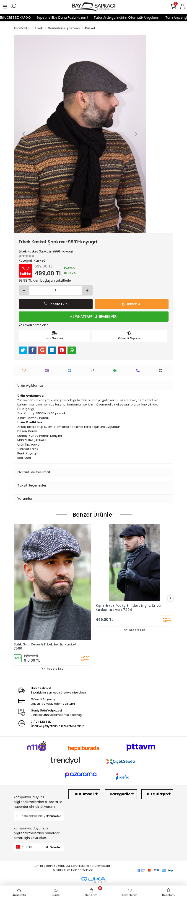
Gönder (55, 816)
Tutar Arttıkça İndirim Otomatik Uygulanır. (111, 17)
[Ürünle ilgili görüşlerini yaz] (71, 370)
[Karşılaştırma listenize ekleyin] (93, 370)
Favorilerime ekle (35, 325)
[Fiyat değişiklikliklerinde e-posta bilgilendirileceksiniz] (116, 370)
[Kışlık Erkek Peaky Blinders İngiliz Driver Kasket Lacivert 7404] (134, 562)
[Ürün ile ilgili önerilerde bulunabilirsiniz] (162, 370)
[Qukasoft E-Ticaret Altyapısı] (93, 880)
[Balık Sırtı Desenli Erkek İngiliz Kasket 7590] (52, 582)
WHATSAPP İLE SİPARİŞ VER (96, 316)
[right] (170, 598)
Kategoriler (121, 794)
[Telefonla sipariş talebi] (139, 370)
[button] (24, 134)
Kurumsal (84, 794)
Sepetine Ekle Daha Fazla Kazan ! (47, 17)
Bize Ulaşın (157, 794)
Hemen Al (133, 304)
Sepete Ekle (58, 304)
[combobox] (19, 847)
